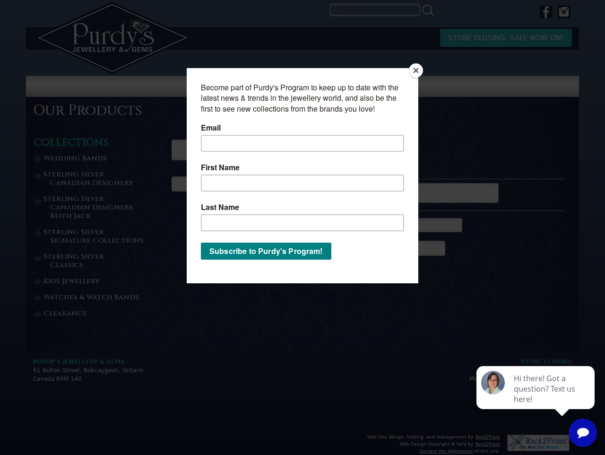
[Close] (416, 70)
